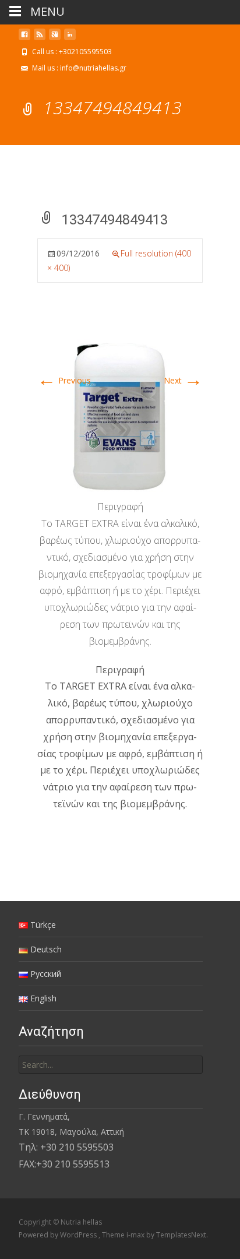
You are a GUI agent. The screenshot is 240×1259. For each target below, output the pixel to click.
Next (183, 380)
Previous (64, 380)
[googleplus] (55, 38)
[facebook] (24, 38)
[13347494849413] (120, 414)
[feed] (39, 38)
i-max (136, 1235)
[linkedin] (70, 38)
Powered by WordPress (58, 1235)
